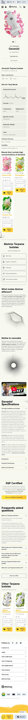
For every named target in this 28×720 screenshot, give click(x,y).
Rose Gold (6, 175)
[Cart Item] (24, 7)
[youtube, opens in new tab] (20, 643)
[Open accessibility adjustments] (3, 717)
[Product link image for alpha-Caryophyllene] (20, 599)
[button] (20, 7)
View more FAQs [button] (14, 575)
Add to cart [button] (9, 716)
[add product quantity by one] (11, 188)
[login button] (6, 7)
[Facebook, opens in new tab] (12, 643)
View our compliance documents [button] (14, 497)
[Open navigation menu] (2, 7)
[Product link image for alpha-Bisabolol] (7, 599)
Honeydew (19, 175)
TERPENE (14, 46)
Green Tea (7, 215)
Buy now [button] (22, 717)
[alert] (8, 188)
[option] (14, 24)
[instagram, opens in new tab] (16, 643)
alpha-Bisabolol (6, 611)
